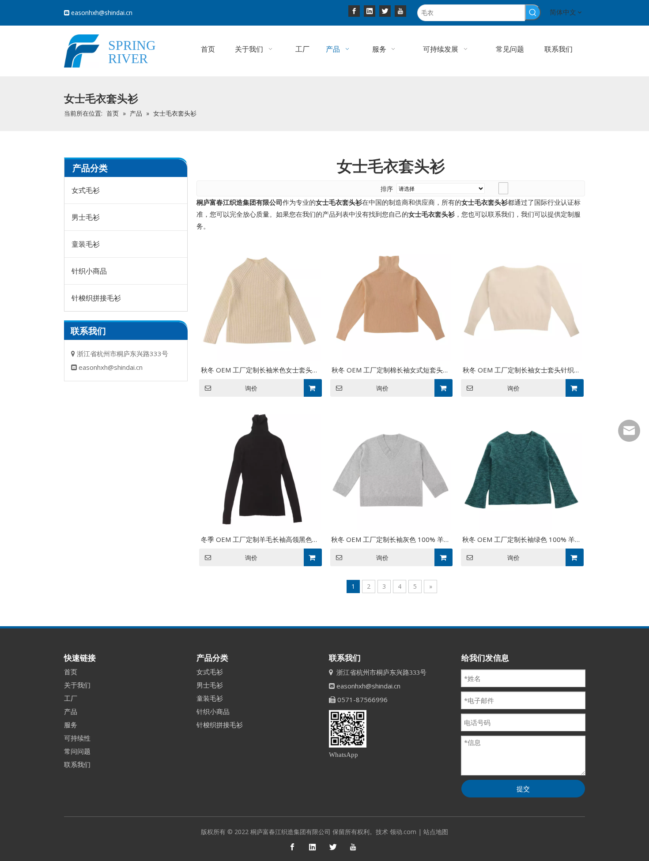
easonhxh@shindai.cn (101, 12)
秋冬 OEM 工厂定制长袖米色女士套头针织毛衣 (260, 370)
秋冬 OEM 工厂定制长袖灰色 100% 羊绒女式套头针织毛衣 (390, 540)
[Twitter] (385, 10)
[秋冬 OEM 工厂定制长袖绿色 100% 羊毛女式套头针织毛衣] (521, 468)
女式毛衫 (86, 190)
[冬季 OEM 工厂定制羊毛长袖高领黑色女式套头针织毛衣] (260, 468)
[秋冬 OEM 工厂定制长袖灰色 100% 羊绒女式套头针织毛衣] (391, 468)
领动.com (403, 831)
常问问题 (77, 751)
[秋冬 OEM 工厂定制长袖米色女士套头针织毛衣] (260, 299)
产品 (70, 711)
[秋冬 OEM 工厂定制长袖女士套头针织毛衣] (521, 299)
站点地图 (435, 831)
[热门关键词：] (533, 12)
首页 (70, 671)
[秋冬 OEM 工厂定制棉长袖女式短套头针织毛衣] (391, 299)
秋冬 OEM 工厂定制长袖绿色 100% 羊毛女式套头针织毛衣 (521, 540)
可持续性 (77, 737)
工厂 (70, 698)
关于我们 (77, 685)
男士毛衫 (86, 217)
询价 (251, 388)
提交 (523, 788)
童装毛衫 (86, 244)
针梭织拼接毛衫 (96, 298)
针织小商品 (89, 271)
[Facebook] (354, 10)
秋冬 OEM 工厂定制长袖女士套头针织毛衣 (522, 370)
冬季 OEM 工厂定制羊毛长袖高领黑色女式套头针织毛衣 (260, 540)
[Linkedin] (369, 10)
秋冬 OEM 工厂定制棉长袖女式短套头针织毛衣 (390, 370)
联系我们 (77, 764)
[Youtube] (400, 10)
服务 (70, 724)
